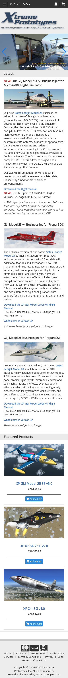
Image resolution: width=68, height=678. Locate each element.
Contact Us (39, 660)
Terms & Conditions (29, 656)
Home (7, 653)
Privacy (49, 656)
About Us (21, 653)
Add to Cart (35, 499)
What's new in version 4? (18, 321)
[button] (17, 66)
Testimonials (38, 653)
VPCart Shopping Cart (48, 674)
